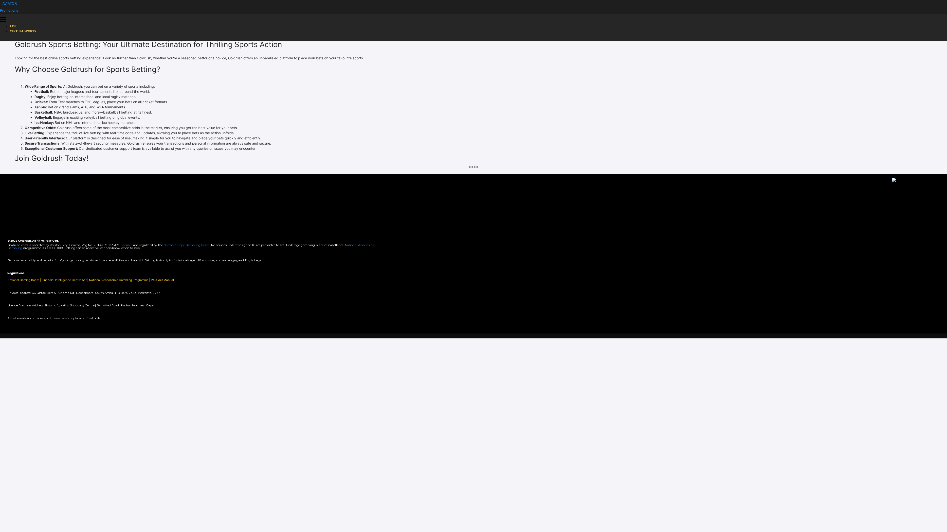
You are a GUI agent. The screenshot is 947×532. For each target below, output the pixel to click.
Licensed (127, 245)
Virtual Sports (23, 31)
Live (13, 26)
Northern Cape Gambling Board (187, 245)
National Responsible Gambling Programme (118, 280)
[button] (9, 3)
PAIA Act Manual (162, 280)
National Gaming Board (23, 280)
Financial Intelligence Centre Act (64, 280)
